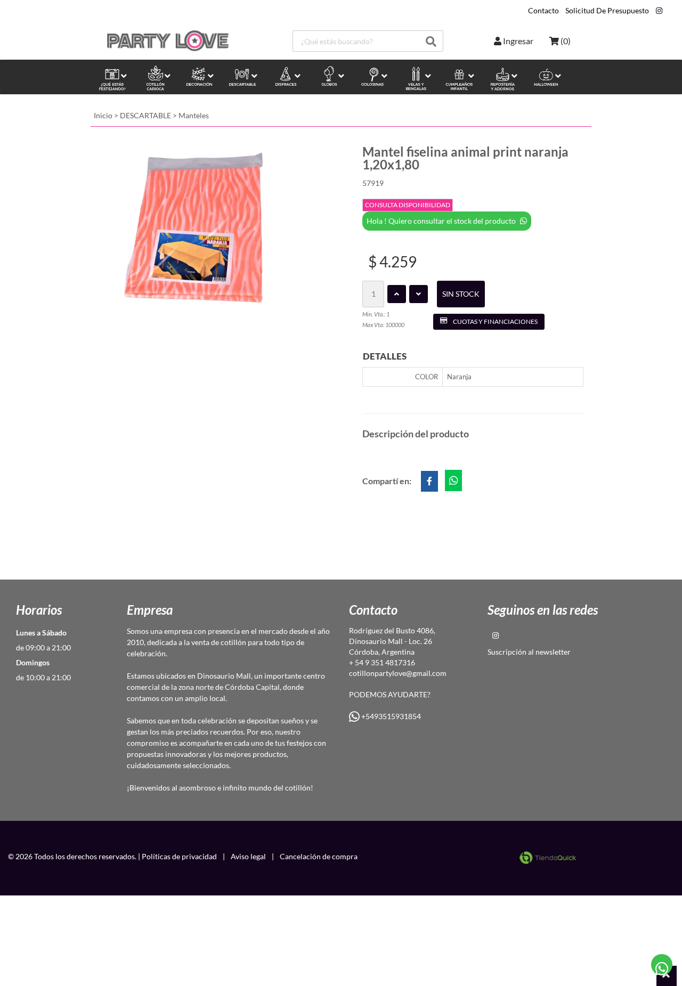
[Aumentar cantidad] (396, 294)
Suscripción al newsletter (529, 651)
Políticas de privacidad (179, 856)
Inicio (103, 115)
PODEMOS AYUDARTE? (390, 694)
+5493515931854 (390, 716)
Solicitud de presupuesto (607, 10)
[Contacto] (662, 965)
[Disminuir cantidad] (418, 294)
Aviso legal (248, 856)
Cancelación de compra (319, 856)
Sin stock (461, 293)
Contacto (543, 10)
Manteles (193, 115)
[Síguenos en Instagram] (659, 11)
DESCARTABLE (145, 115)
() (565, 41)
